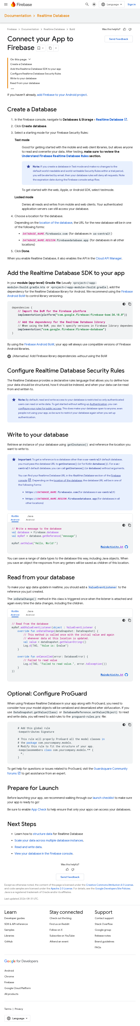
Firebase (12, 29)
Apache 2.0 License (61, 888)
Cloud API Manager (109, 258)
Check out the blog (60, 918)
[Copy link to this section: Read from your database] (78, 578)
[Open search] (87, 4)
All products (11, 994)
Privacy (19, 1008)
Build (72, 29)
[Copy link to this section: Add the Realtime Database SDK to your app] (128, 273)
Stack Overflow (104, 924)
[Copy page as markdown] (50, 48)
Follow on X (56, 929)
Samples (9, 929)
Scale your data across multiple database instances (49, 840)
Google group (103, 929)
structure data (42, 834)
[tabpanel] (70, 537)
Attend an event (59, 941)
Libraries (9, 935)
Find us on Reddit (59, 924)
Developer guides (14, 918)
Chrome (9, 976)
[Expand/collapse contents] (29, 59)
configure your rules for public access (39, 408)
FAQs (98, 947)
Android (9, 970)
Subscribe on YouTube (62, 935)
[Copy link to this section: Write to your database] (72, 435)
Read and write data (28, 847)
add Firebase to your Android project (62, 95)
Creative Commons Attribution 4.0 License (109, 884)
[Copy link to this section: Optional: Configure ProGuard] (90, 694)
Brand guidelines (104, 941)
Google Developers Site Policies (112, 888)
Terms (7, 1008)
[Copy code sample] (130, 304)
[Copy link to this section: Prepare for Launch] (62, 788)
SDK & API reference (16, 924)
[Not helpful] (130, 29)
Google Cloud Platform (17, 988)
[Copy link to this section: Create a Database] (60, 110)
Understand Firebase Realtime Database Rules (55, 156)
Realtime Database (53, 15)
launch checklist (103, 798)
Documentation (17, 15)
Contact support (104, 918)
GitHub (8, 941)
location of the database (55, 223)
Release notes (103, 935)
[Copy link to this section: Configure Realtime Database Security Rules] (128, 371)
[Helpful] (124, 29)
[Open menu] (5, 4)
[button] (70, 356)
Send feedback (118, 39)
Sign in (132, 4)
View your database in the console (44, 853)
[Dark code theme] (124, 304)
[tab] (15, 518)
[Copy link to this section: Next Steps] (40, 824)
